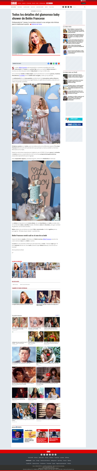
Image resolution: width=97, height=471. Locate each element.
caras (42, 430)
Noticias (19, 3)
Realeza (33, 3)
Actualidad (28, 3)
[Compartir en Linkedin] (56, 63)
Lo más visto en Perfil (70, 72)
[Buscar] (84, 7)
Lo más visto (67, 27)
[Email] (59, 63)
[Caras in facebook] (66, 7)
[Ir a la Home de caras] (14, 4)
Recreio (65, 460)
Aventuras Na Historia (45, 460)
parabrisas (54, 430)
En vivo (84, 3)
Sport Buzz (60, 460)
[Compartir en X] (51, 63)
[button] (36, 40)
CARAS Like (49, 3)
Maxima (69, 460)
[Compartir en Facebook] (48, 63)
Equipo (53, 463)
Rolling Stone (54, 460)
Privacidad (49, 463)
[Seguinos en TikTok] (71, 7)
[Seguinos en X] (68, 7)
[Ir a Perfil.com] (83, 1)
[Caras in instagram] (63, 7)
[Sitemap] (55, 454)
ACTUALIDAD (33, 11)
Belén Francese (23, 67)
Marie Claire (41, 457)
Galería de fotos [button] (36, 24)
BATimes (67, 457)
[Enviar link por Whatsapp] (54, 63)
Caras (34, 460)
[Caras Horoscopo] (74, 125)
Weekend (51, 457)
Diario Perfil (30, 457)
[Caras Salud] (74, 120)
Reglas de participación (61, 463)
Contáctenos (43, 463)
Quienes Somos (35, 463)
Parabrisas (57, 457)
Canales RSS (28, 463)
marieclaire (30, 430)
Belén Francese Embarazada (25, 284)
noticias (17, 430)
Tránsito (69, 463)
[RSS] (53, 454)
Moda (37, 3)
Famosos (24, 3)
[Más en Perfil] (19, 427)
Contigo (37, 460)
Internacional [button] (42, 3)
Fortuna (46, 457)
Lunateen (62, 457)
